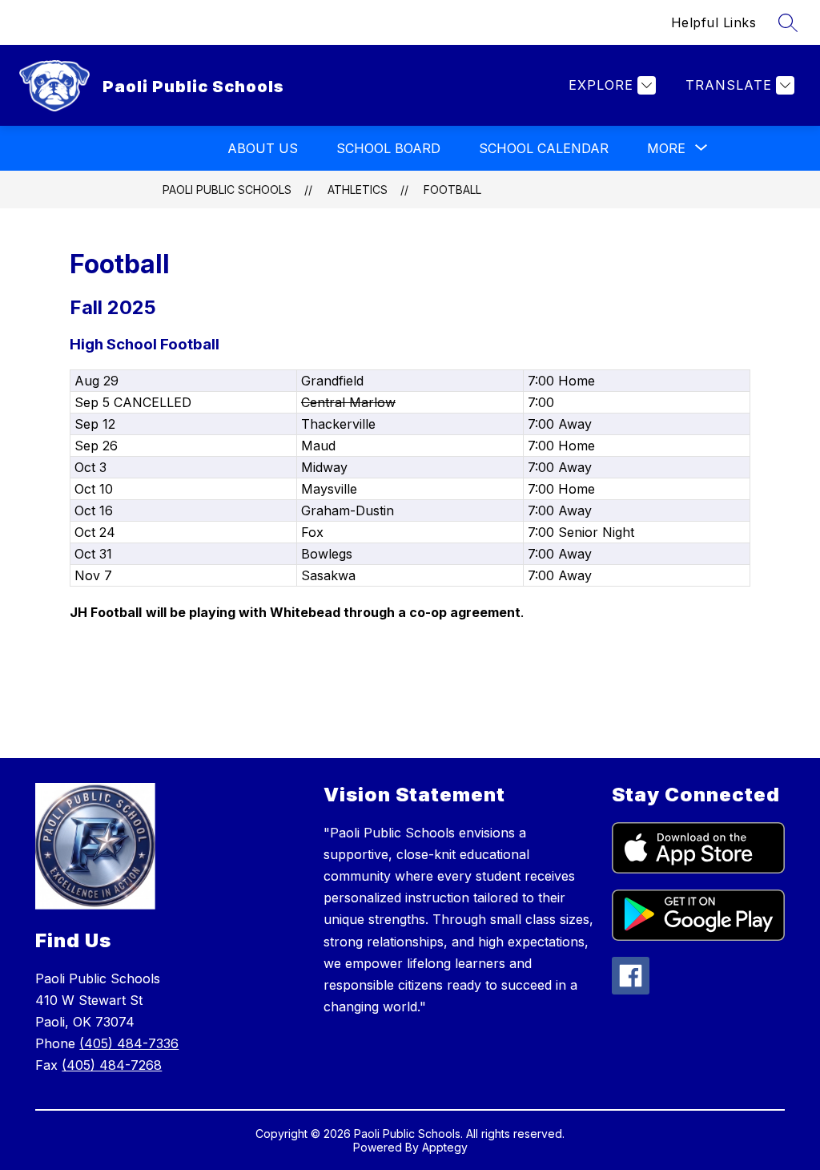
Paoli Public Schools (227, 189)
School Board (388, 148)
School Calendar (544, 148)
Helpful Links (714, 22)
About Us (262, 148)
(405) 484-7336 (129, 1043)
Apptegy (445, 1147)
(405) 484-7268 (112, 1065)
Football (452, 189)
